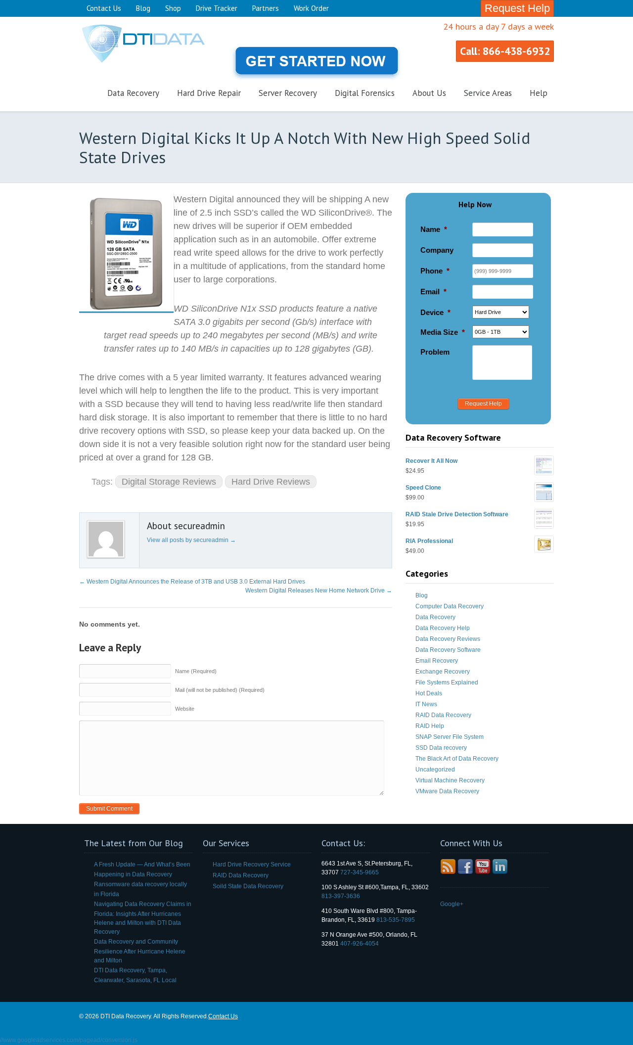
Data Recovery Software (448, 649)
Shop (173, 8)
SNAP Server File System (449, 736)
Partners (265, 8)
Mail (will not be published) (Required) (220, 690)
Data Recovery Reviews (447, 639)
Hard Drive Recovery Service (252, 864)
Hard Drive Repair (209, 93)
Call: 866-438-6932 (505, 51)
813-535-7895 (395, 919)
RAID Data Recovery (443, 715)
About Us (429, 93)
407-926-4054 (359, 943)
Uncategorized (435, 769)
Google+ (451, 904)
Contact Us (104, 8)
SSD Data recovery (441, 747)
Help (538, 93)
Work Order (311, 8)
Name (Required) (196, 671)
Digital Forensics (365, 93)
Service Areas (488, 93)
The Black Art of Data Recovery (456, 758)
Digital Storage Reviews (169, 482)
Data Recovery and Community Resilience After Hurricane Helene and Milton (139, 951)
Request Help (517, 8)
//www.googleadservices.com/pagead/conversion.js (68, 1040)
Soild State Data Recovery (248, 886)
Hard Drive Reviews (270, 482)
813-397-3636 (340, 896)
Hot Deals (428, 693)
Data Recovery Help (442, 628)
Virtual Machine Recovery (450, 780)
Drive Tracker (216, 8)
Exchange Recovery (442, 671)
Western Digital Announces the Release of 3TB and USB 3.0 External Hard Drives (192, 581)
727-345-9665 (359, 872)
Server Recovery (288, 93)
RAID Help (429, 726)
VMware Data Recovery (447, 791)
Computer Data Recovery (449, 606)
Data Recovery (133, 93)
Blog (143, 8)
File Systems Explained (446, 682)
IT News (426, 704)
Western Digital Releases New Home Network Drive (318, 590)
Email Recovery (436, 660)
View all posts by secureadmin (191, 540)
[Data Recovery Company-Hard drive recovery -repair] (153, 64)
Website (184, 709)
